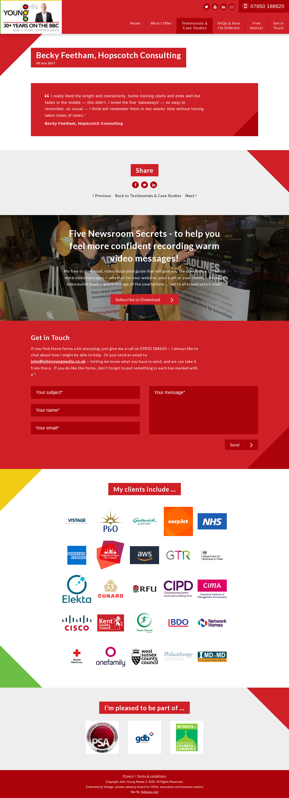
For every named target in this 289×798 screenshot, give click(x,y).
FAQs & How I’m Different (229, 26)
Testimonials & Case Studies (195, 26)
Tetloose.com (149, 792)
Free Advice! (256, 26)
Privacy (128, 776)
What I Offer (161, 23)
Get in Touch (278, 26)
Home (135, 23)
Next (190, 195)
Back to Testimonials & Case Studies (148, 195)
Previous (102, 195)
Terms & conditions (151, 776)
